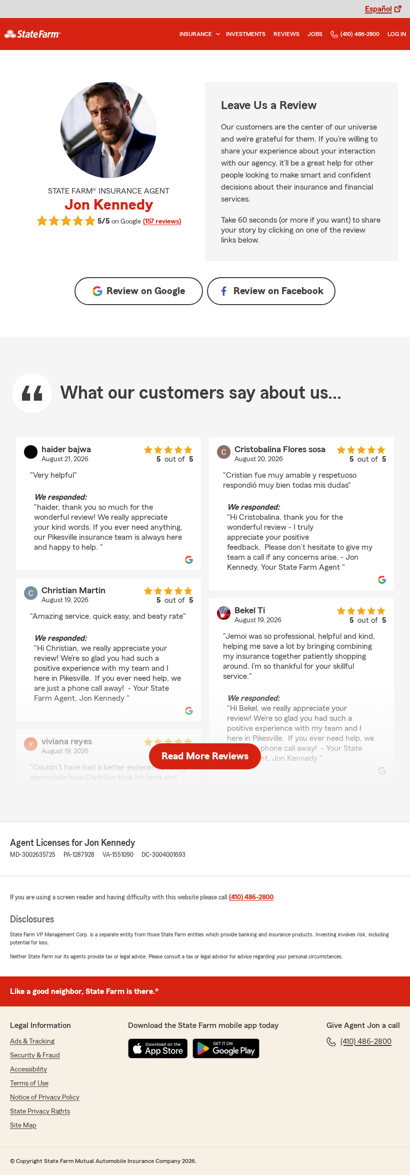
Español (378, 9)
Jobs (315, 34)
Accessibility (28, 1069)
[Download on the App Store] (158, 1048)
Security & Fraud (35, 1055)
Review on (145, 291)
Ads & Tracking (32, 1041)
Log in (397, 34)
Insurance (196, 34)
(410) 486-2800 (360, 34)
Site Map (23, 1125)
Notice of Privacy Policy (45, 1097)
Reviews (287, 34)
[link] (32, 34)
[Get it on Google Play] (226, 1048)
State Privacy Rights (40, 1111)
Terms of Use (29, 1083)
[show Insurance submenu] (216, 34)
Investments (246, 34)
